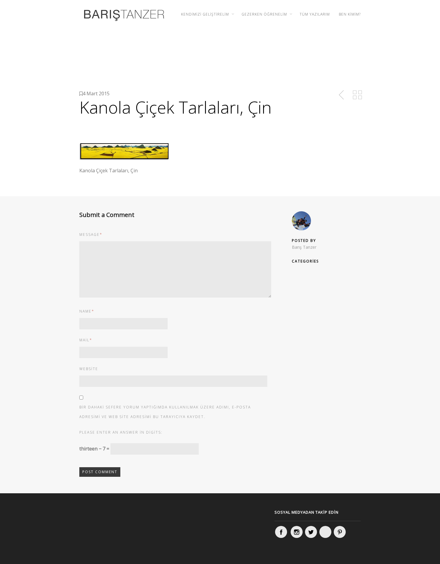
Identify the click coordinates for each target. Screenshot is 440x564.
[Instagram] (297, 532)
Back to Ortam (357, 95)
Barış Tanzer (304, 247)
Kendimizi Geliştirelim (205, 14)
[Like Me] (281, 532)
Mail (85, 340)
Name (86, 311)
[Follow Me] (311, 532)
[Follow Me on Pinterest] (340, 532)
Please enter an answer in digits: (121, 432)
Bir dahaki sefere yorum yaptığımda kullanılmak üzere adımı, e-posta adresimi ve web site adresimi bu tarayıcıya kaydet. (165, 412)
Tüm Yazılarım (315, 14)
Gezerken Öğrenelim (264, 14)
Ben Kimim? (350, 14)
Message (90, 234)
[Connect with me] (325, 532)
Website (88, 368)
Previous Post (342, 95)
